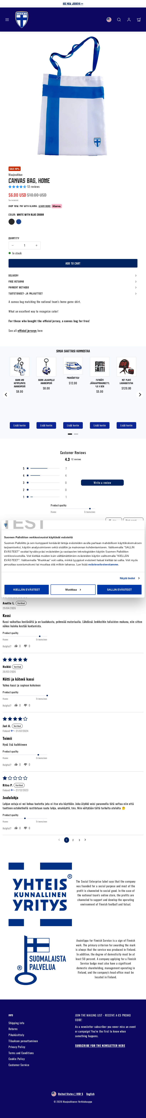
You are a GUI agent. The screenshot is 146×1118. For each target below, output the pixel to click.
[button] (7, 19)
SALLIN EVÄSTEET (119, 589)
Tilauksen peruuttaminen (23, 1041)
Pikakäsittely (16, 1035)
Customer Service (19, 1065)
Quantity (14, 238)
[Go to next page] (86, 839)
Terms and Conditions (21, 1053)
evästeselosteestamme (103, 564)
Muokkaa (71, 589)
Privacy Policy (17, 1047)
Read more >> (95, 3)
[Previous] (6, 394)
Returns (13, 1029)
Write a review (102, 482)
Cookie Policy (17, 1059)
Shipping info (16, 1023)
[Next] (139, 394)
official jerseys (27, 330)
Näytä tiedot (127, 578)
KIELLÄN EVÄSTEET (26, 589)
